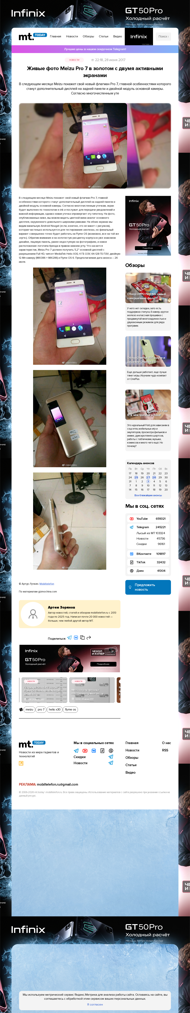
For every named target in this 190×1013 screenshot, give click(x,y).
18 (136, 473)
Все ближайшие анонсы (148, 495)
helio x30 (55, 709)
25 (136, 477)
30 (166, 477)
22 (160, 473)
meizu (29, 709)
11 (154, 485)
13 (166, 485)
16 (142, 489)
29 (160, 477)
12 (160, 485)
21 (154, 473)
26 (142, 477)
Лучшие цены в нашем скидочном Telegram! (95, 49)
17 (130, 473)
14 (130, 489)
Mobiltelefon (47, 584)
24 (130, 477)
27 (148, 477)
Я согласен (95, 1004)
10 (148, 485)
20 (148, 473)
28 (154, 477)
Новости (74, 60)
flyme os (70, 709)
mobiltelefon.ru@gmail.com (57, 784)
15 (136, 489)
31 (130, 481)
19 (142, 473)
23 (166, 473)
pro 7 (41, 709)
